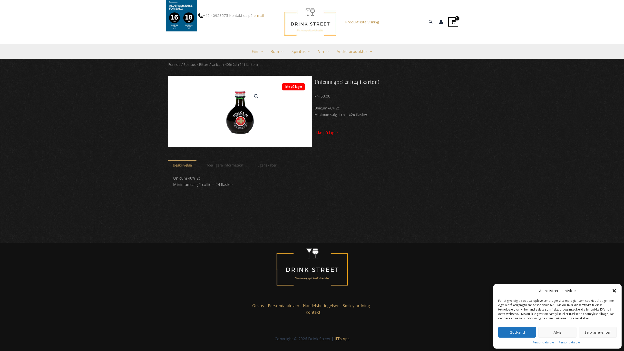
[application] (260, 51)
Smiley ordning (356, 305)
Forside (174, 64)
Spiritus (299, 51)
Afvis (558, 332)
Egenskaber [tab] (267, 165)
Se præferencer (598, 332)
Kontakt (313, 312)
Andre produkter (352, 51)
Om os (258, 305)
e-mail (259, 15)
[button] (614, 290)
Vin (321, 51)
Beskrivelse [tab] (182, 165)
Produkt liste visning (362, 22)
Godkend (517, 332)
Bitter (203, 64)
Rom (275, 51)
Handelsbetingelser (321, 305)
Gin (255, 51)
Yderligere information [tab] (224, 165)
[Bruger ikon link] (441, 22)
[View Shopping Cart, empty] (453, 22)
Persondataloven (544, 342)
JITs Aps (342, 338)
